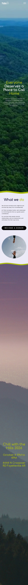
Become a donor (14, 228)
